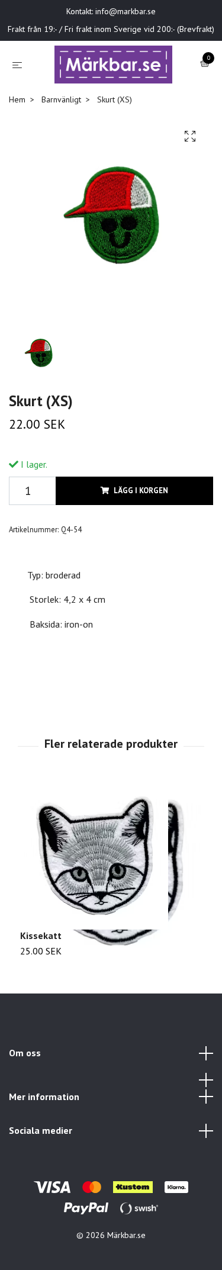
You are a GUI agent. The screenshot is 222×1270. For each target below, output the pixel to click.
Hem (17, 135)
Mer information (44, 1133)
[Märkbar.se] (102, 90)
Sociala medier (40, 1167)
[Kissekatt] (111, 892)
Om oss (25, 1089)
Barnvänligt (61, 135)
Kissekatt (41, 972)
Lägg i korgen (141, 527)
